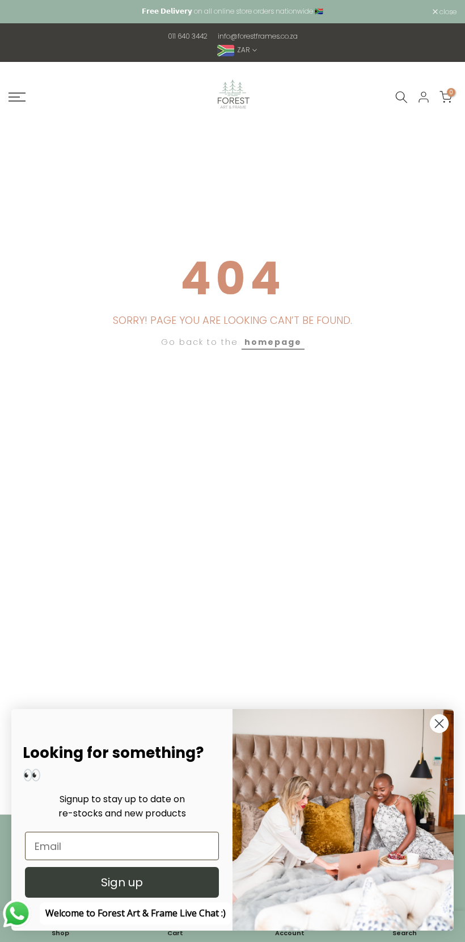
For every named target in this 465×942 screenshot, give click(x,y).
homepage (273, 342)
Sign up (122, 882)
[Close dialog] (439, 723)
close (23, 12)
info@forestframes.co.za (258, 36)
